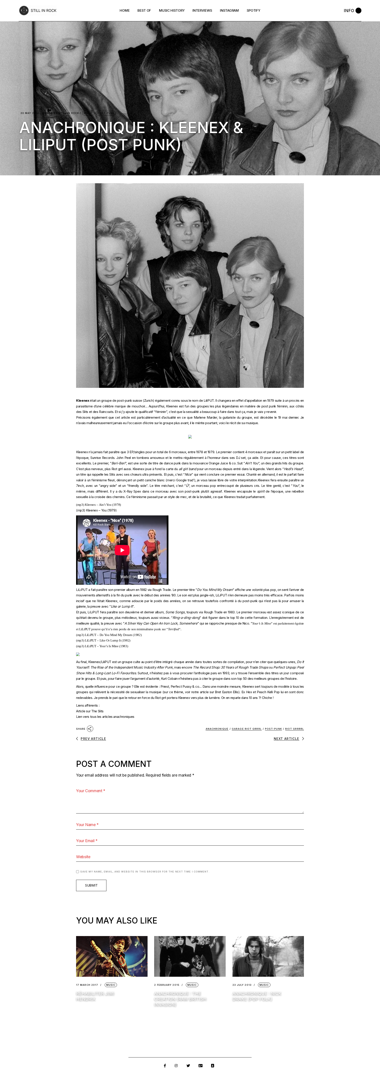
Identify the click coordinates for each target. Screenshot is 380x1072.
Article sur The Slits (90, 711)
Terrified (173, 629)
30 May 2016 (29, 113)
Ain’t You (251, 463)
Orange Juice (218, 463)
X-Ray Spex (132, 491)
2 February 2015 (166, 985)
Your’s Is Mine (261, 623)
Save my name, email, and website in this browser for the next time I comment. (145, 871)
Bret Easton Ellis (226, 692)
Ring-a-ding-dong (186, 618)
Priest (165, 686)
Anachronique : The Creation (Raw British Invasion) (180, 999)
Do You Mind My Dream (215, 590)
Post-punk (273, 728)
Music (88, 113)
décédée (266, 417)
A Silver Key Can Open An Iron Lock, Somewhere (160, 623)
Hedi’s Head (293, 469)
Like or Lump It (122, 606)
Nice (188, 474)
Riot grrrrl (294, 728)
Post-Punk (105, 113)
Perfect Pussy (181, 686)
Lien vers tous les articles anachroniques (105, 717)
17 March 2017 (87, 985)
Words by (60, 113)
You (295, 486)
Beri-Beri (118, 463)
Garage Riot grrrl (247, 728)
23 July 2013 (242, 985)
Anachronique (217, 728)
